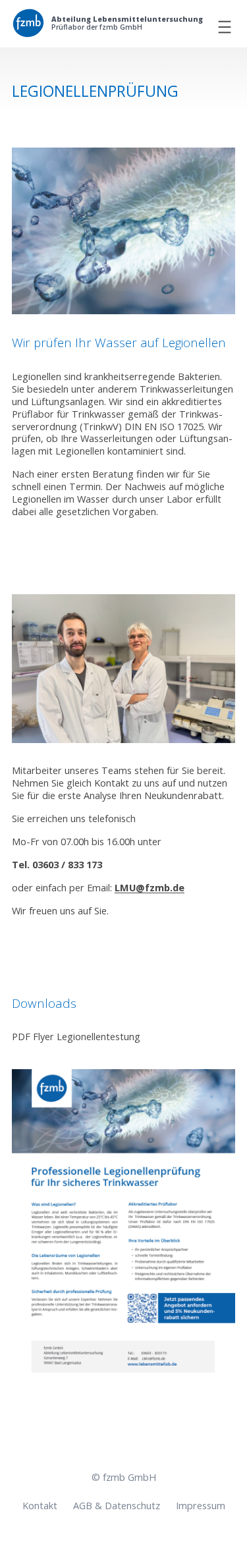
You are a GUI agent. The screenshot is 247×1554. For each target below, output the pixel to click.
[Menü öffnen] (224, 27)
